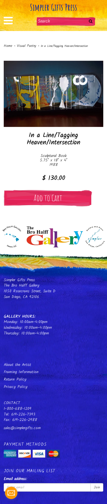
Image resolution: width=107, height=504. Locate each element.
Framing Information (21, 372)
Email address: (15, 479)
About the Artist (17, 365)
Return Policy (15, 379)
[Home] (53, 235)
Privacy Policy (15, 387)
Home (8, 46)
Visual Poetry (26, 46)
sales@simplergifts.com (22, 428)
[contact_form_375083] (11, 493)
